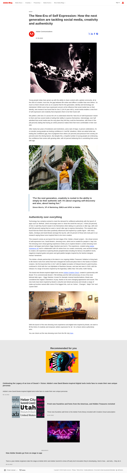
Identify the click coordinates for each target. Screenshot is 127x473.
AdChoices (120, 470)
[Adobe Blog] (8, 2)
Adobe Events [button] (47, 2)
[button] (10, 470)
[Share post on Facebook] (94, 34)
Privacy (74, 470)
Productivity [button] (37, 2)
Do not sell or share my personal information (104, 470)
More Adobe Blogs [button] (59, 2)
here (71, 333)
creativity (44, 450)
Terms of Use (80, 470)
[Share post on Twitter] (89, 34)
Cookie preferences (88, 470)
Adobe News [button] (18, 2)
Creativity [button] (27, 2)
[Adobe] (123, 2)
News (30, 11)
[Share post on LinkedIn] (92, 34)
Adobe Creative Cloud (71, 272)
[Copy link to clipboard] (97, 34)
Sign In (118, 2)
